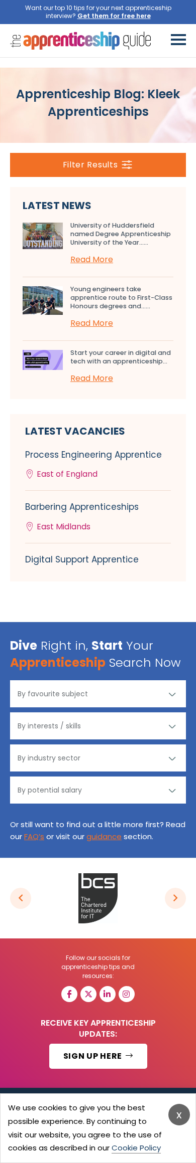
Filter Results (90, 164)
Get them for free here (114, 16)
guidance (104, 836)
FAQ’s (34, 836)
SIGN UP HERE (93, 1056)
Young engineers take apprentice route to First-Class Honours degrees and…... (121, 297)
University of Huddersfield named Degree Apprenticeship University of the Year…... (120, 234)
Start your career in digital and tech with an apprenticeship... (120, 356)
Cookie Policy (136, 1147)
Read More (91, 259)
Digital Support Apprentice (82, 559)
